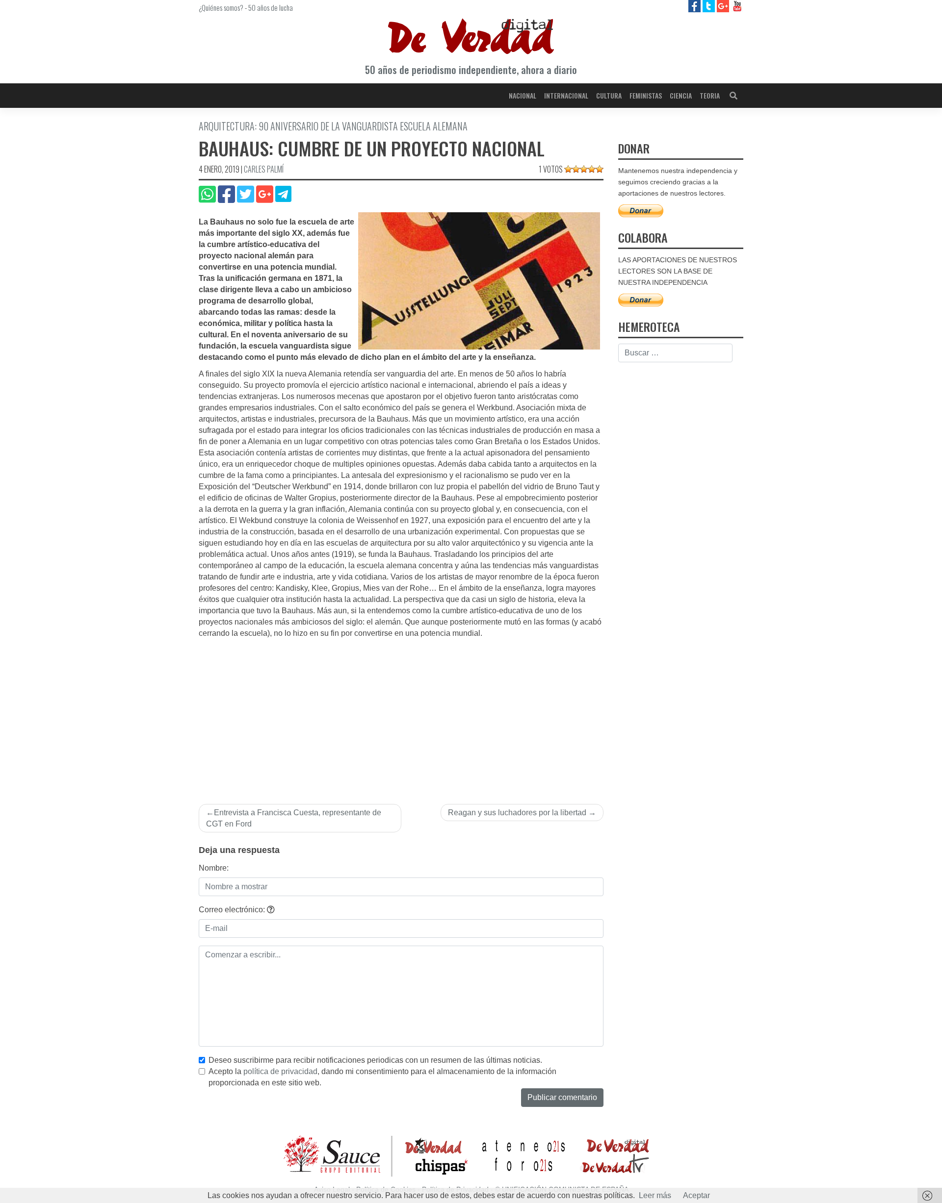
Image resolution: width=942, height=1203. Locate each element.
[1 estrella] (568, 169)
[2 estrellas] (576, 169)
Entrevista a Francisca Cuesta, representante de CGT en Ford (293, 818)
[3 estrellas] (584, 169)
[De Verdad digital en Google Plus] (724, 5)
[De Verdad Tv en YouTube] (737, 5)
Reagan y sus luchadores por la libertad (517, 812)
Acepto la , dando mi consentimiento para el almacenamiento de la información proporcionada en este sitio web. (382, 1077)
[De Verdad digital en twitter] (710, 5)
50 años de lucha (270, 7)
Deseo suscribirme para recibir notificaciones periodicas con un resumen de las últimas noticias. (375, 1060)
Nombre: (214, 868)
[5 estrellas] (599, 169)
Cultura (609, 95)
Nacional (522, 95)
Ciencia (681, 95)
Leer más (655, 1195)
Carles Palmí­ (264, 169)
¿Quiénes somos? (221, 7)
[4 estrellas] (592, 169)
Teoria (710, 95)
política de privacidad (280, 1071)
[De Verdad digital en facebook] (695, 5)
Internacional (566, 95)
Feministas (645, 95)
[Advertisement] (401, 712)
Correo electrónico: (233, 909)
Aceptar (696, 1195)
